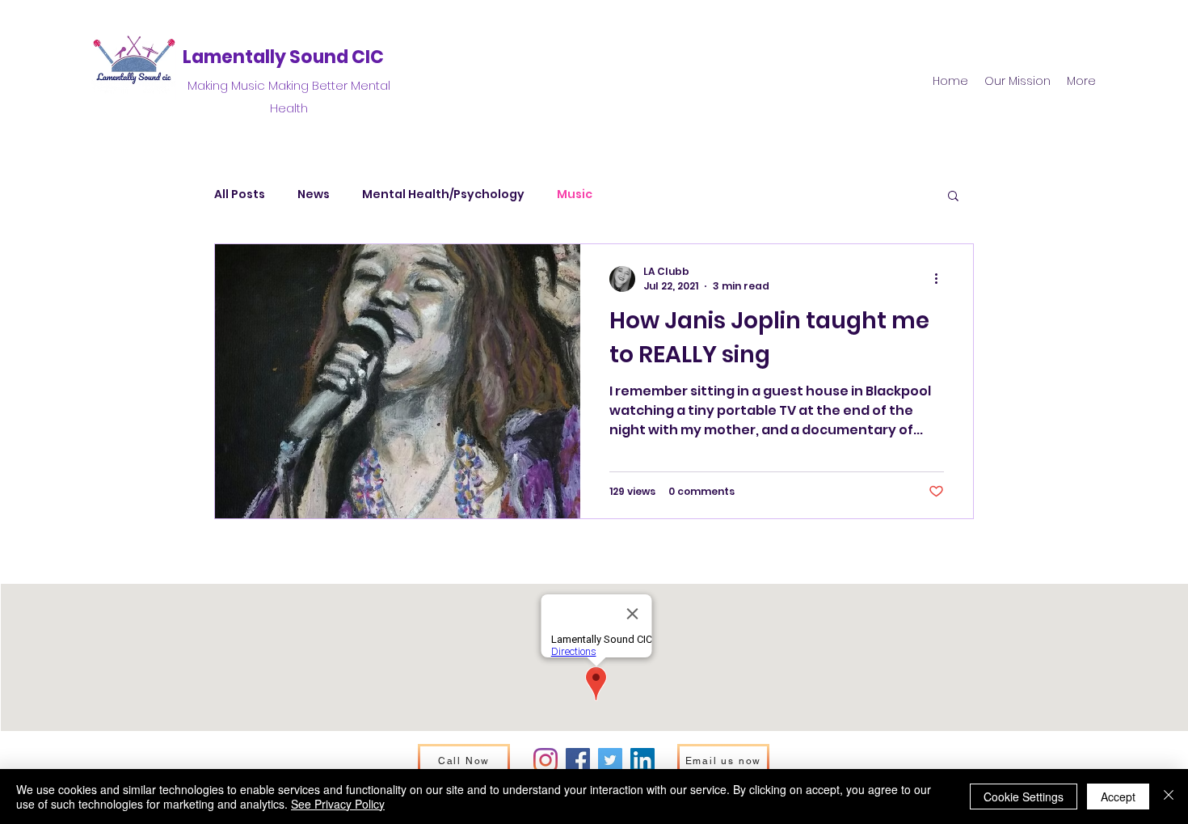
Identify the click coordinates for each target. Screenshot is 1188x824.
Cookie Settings (1024, 796)
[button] (953, 196)
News (313, 194)
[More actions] (941, 279)
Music (574, 194)
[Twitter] (610, 760)
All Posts (239, 194)
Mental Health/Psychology (443, 194)
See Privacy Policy (338, 804)
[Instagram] (545, 760)
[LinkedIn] (642, 760)
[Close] (1168, 796)
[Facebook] (578, 760)
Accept (1118, 796)
